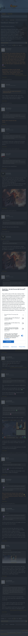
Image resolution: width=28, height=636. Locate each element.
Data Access (14, 346)
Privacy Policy (22, 346)
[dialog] (14, 318)
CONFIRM (8, 341)
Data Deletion (6, 346)
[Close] (25, 289)
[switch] (22, 318)
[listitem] (14, 315)
